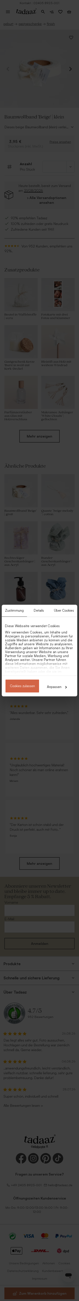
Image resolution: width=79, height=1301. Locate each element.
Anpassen (54, 687)
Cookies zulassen (22, 686)
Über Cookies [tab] (64, 610)
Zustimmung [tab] (14, 610)
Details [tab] (39, 610)
